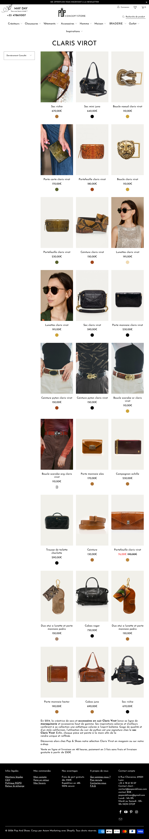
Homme (84, 24)
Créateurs (13, 24)
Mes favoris (39, 783)
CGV (7, 780)
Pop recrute (96, 780)
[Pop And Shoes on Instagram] (136, 812)
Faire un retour (41, 780)
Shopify (71, 831)
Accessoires (67, 24)
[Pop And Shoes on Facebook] (120, 812)
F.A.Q (93, 786)
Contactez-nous (98, 783)
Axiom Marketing (52, 831)
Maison (98, 24)
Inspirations (73, 31)
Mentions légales (14, 777)
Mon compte (40, 777)
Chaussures (31, 24)
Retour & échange (14, 786)
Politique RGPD (13, 783)
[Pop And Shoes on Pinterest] (131, 812)
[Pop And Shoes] (72, 12)
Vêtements (49, 24)
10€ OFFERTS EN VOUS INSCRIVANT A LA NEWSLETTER (74, 2)
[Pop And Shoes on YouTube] (126, 812)
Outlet (132, 24)
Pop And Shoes (22, 831)
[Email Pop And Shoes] (120, 819)
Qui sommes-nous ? (100, 777)
